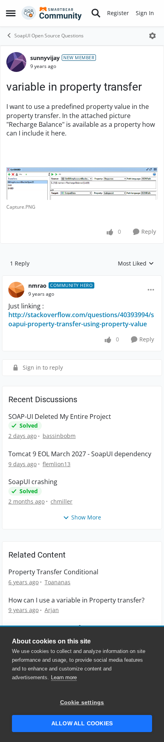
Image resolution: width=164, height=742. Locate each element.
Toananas (57, 582)
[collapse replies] (82, 279)
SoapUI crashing (32, 482)
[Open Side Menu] (11, 13)
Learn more (64, 677)
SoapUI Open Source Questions (49, 35)
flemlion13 (56, 464)
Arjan (52, 610)
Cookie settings (82, 702)
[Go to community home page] (51, 13)
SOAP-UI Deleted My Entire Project (59, 417)
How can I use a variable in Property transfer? (76, 600)
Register (118, 13)
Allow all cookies (82, 724)
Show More (86, 517)
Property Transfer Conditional (53, 572)
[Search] (96, 13)
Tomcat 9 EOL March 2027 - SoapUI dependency (79, 454)
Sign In (145, 13)
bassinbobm (59, 436)
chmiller (61, 501)
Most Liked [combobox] (136, 263)
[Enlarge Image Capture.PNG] (82, 183)
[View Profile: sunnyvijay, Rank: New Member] (16, 62)
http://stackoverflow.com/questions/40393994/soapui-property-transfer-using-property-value (81, 319)
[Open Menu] (152, 35)
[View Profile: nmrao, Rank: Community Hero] (16, 290)
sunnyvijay (45, 58)
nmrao (37, 285)
